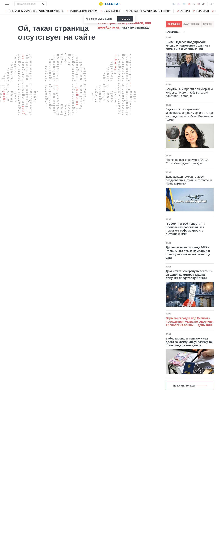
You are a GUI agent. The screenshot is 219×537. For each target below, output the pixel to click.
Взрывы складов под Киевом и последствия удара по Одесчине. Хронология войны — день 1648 (189, 322)
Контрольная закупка (83, 11)
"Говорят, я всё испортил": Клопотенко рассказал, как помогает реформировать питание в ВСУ (185, 229)
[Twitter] (194, 4)
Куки (108, 18)
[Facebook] (173, 3)
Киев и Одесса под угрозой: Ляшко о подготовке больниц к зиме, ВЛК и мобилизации (188, 45)
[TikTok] (203, 3)
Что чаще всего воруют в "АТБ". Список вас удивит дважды (187, 161)
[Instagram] (198, 3)
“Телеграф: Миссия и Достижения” (148, 11)
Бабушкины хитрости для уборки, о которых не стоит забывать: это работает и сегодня (189, 92)
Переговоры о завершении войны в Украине (35, 11)
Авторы (185, 11)
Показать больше (184, 385)
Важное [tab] (207, 24)
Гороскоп (202, 11)
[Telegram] (184, 3)
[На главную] (109, 4)
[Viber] (178, 4)
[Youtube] (189, 3)
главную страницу (134, 27)
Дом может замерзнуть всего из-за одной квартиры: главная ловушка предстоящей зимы (189, 275)
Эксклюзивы (112, 11)
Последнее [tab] (174, 24)
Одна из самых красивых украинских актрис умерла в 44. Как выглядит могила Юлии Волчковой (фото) (189, 114)
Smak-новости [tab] (191, 24)
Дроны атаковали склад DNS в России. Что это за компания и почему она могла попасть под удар (188, 252)
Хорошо (125, 19)
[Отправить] (43, 3)
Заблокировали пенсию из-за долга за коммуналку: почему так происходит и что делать (189, 342)
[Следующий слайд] (216, 11)
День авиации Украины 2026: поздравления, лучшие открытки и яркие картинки (189, 180)
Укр (212, 4)
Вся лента (172, 32)
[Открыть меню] (7, 4)
